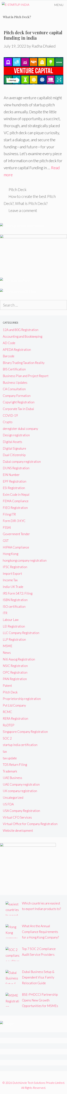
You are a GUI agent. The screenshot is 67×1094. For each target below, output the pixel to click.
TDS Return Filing (15, 765)
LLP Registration (14, 639)
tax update (10, 758)
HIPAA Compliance (16, 547)
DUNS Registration (16, 468)
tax (5, 751)
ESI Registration (14, 488)
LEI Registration (14, 626)
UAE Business (12, 778)
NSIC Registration (15, 666)
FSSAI (7, 527)
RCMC (7, 712)
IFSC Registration (15, 567)
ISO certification (14, 606)
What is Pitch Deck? (31, 203)
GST (6, 541)
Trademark (10, 771)
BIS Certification (14, 369)
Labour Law (11, 620)
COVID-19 (10, 415)
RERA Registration (15, 718)
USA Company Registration (21, 811)
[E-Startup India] (15, 4)
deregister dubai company (20, 429)
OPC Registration (15, 672)
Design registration (16, 435)
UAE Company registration (21, 784)
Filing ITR (9, 514)
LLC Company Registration (21, 633)
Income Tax (10, 580)
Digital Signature (14, 448)
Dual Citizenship (14, 455)
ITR (5, 613)
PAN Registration (15, 679)
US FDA (8, 804)
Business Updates (15, 382)
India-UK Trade (13, 587)
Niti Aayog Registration (19, 659)
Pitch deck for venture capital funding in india (33, 35)
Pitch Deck (17, 189)
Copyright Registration (18, 402)
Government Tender (16, 534)
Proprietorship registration (22, 699)
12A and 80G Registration (20, 330)
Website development (18, 830)
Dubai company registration (22, 462)
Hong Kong (10, 554)
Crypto (7, 422)
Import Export (12, 574)
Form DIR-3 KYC (14, 521)
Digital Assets (12, 442)
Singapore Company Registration (25, 732)
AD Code (9, 343)
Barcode (8, 356)
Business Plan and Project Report (25, 376)
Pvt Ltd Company (14, 705)
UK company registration (20, 791)
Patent (7, 685)
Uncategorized (13, 797)
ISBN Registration (15, 600)
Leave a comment (23, 210)
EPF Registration (14, 481)
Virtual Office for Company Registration (30, 824)
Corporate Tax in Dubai (18, 409)
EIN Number (11, 475)
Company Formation (17, 396)
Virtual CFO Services (17, 817)
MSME (7, 646)
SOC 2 (7, 738)
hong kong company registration (25, 560)
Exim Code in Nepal (16, 494)
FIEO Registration (15, 508)
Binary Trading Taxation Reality (23, 363)
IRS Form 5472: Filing (17, 593)
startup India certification (20, 745)
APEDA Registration (17, 350)
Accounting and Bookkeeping (22, 336)
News (7, 653)
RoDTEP (8, 725)
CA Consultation (14, 389)
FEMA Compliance (15, 501)
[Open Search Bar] (40, 4)
